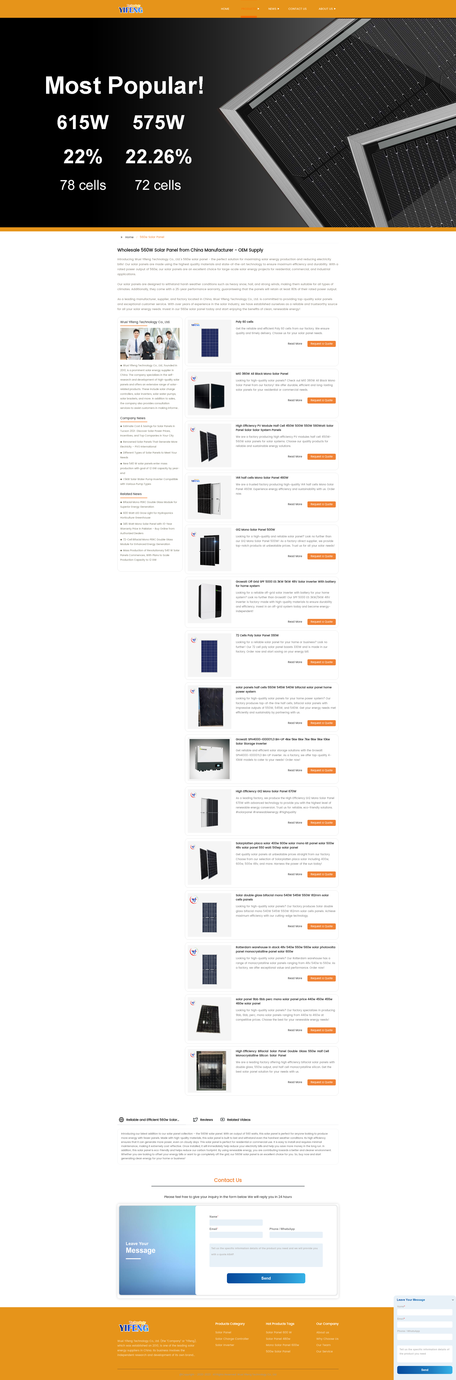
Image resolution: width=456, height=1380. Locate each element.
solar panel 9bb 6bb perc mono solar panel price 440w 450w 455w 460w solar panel (284, 1001)
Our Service (324, 1351)
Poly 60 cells (244, 322)
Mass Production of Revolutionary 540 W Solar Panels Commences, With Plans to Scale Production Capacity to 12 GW (150, 555)
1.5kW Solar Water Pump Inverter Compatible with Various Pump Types (149, 481)
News (272, 9)
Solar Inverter (224, 1345)
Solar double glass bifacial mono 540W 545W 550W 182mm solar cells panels (282, 897)
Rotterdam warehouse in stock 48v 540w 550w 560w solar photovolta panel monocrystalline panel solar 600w (285, 949)
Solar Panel (223, 1332)
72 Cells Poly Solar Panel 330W (257, 635)
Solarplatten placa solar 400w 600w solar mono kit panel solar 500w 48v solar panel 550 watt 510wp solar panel (285, 845)
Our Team (323, 1345)
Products (248, 9)
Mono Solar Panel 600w (282, 1345)
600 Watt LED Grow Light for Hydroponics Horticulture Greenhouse (146, 515)
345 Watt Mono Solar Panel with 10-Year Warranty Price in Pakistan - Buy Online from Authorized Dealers (147, 528)
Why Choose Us (327, 1339)
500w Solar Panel (278, 1351)
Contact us (297, 9)
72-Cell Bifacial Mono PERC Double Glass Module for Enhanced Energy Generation (146, 542)
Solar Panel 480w (278, 1339)
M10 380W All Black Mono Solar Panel (262, 373)
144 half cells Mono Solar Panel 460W (262, 477)
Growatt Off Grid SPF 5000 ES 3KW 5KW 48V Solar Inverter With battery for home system (286, 583)
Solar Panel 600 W (279, 1332)
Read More (295, 344)
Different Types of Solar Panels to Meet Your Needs (148, 455)
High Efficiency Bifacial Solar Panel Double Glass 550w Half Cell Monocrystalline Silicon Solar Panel (282, 1053)
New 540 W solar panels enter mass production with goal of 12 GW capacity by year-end (149, 468)
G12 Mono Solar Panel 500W (255, 529)
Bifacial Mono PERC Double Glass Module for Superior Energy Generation (148, 504)
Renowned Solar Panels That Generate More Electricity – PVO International (148, 444)
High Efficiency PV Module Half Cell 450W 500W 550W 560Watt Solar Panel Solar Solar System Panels (284, 427)
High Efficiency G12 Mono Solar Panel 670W (266, 791)
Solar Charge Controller (232, 1339)
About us (326, 9)
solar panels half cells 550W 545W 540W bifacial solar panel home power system (284, 689)
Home (225, 9)
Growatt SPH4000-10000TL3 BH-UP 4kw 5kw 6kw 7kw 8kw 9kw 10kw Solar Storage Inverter (283, 741)
